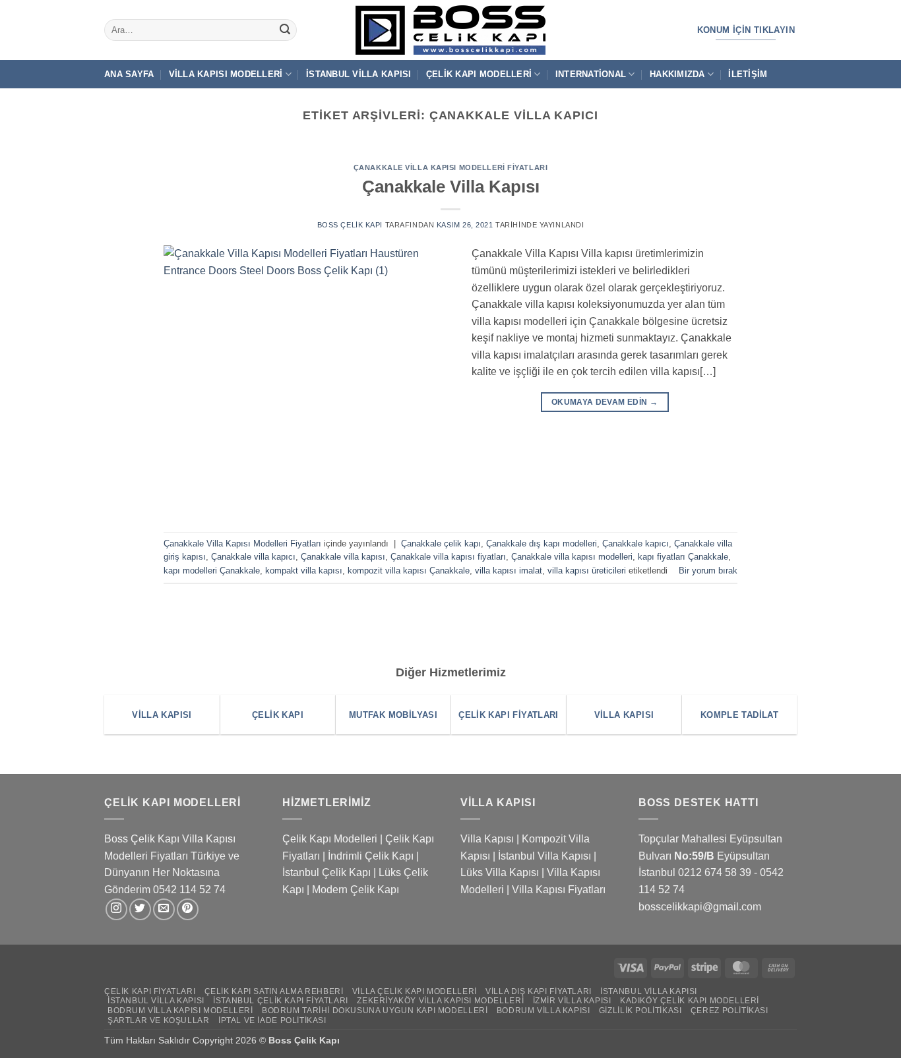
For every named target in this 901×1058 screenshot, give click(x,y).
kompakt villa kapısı (303, 570)
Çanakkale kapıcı (635, 543)
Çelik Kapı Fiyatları (149, 991)
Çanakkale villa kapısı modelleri (572, 557)
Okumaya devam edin (604, 402)
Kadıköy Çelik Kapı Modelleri (689, 1000)
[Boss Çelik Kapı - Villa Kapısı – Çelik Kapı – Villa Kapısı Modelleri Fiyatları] (450, 30)
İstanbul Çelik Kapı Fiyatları (280, 1000)
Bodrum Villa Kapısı (543, 1010)
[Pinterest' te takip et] (188, 909)
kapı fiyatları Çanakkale (683, 557)
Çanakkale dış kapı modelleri (541, 543)
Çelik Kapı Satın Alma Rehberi (274, 991)
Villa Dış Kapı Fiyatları (538, 991)
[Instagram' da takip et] (116, 909)
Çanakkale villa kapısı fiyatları (448, 557)
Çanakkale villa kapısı (343, 557)
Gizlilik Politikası (640, 1010)
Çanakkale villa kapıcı (253, 557)
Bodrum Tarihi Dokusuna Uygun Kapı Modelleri (374, 1010)
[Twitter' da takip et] (140, 909)
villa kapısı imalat (508, 570)
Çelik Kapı (318, 1040)
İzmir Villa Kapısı (572, 1000)
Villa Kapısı (487, 838)
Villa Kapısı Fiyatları (559, 889)
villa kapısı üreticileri (586, 570)
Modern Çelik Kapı (355, 889)
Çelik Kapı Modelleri (479, 74)
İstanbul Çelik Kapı (326, 872)
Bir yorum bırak (708, 570)
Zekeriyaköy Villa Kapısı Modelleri (440, 1000)
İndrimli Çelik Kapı (371, 856)
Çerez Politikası (729, 1010)
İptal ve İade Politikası (272, 1020)
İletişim (747, 74)
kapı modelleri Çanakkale (212, 570)
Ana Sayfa (129, 74)
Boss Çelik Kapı (350, 225)
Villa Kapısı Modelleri (226, 74)
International (590, 74)
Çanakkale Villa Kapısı (451, 186)
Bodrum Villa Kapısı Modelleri (180, 1010)
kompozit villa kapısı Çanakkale (409, 570)
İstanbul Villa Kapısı (358, 74)
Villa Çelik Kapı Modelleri (414, 991)
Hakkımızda (677, 74)
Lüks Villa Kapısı (499, 872)
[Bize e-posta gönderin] (164, 909)
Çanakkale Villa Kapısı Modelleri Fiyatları (451, 167)
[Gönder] (285, 30)
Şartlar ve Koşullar (159, 1020)
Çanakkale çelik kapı (441, 543)
